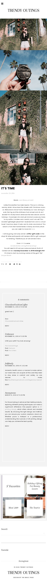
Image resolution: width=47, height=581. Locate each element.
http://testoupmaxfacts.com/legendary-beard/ (25, 380)
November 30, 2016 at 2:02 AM (16, 366)
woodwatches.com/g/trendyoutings (23, 246)
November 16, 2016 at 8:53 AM (16, 307)
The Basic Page (28, 577)
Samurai (12, 348)
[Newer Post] (4, 282)
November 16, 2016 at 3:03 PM (16, 336)
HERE (22, 243)
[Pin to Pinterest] (10, 264)
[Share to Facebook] (6, 264)
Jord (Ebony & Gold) (26, 200)
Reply (7, 326)
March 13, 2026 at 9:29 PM (15, 395)
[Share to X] (14, 264)
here (33, 229)
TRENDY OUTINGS (23, 10)
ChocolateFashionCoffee (16, 304)
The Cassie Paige (11, 346)
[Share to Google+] (20, 264)
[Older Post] (42, 282)
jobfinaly (9, 363)
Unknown (9, 334)
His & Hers (12, 350)
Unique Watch (6, 255)
